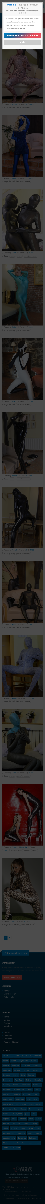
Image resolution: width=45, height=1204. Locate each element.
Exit (22, 42)
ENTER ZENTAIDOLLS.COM (22, 35)
